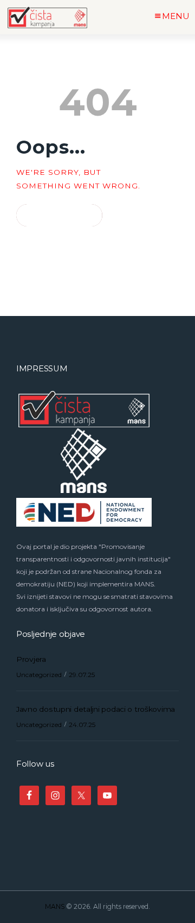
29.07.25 (82, 675)
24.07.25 (82, 724)
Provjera (31, 659)
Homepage (55, 215)
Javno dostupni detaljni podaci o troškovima (95, 709)
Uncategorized (39, 675)
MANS (54, 906)
